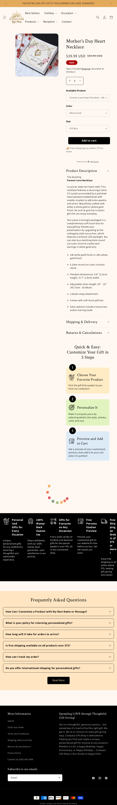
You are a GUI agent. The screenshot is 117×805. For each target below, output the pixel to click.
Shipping (86, 68)
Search (11, 721)
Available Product (76, 90)
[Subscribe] (59, 777)
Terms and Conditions (18, 733)
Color (69, 106)
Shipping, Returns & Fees (20, 740)
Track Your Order (16, 727)
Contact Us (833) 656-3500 (20, 759)
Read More (58, 680)
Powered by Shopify (69, 803)
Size (68, 121)
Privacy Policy (14, 753)
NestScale (94, 162)
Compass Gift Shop (53, 803)
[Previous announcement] (6, 3)
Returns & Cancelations (19, 746)
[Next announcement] (111, 3)
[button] (4, 17)
